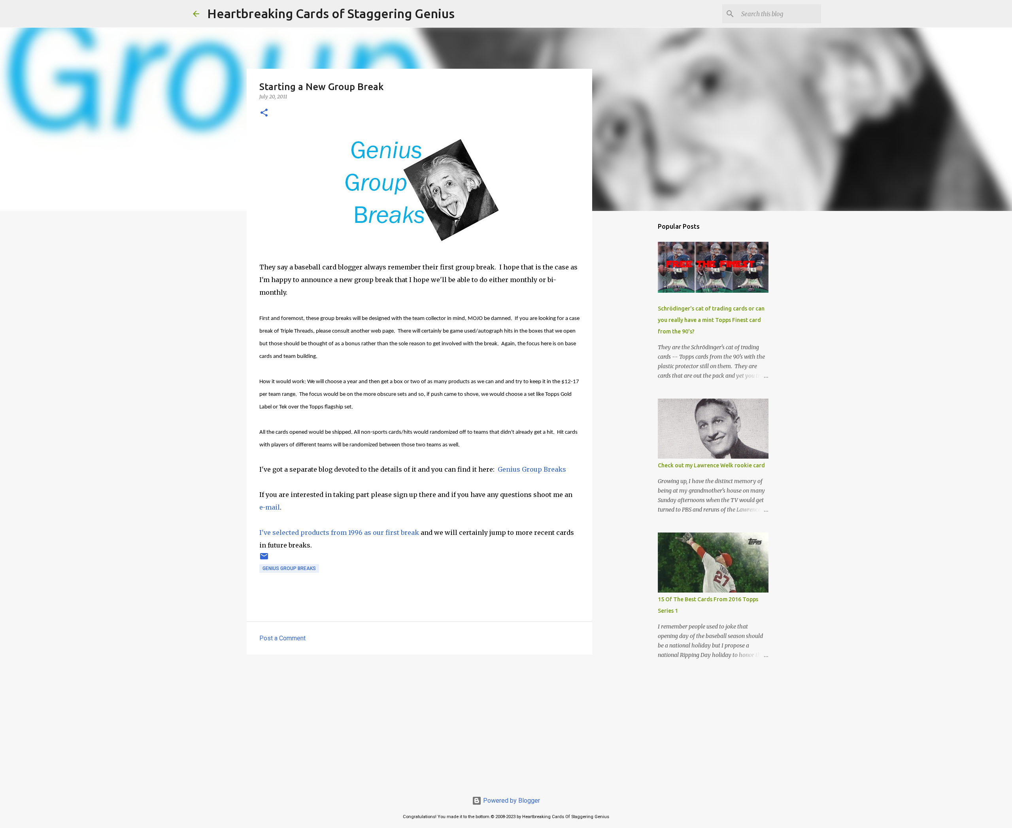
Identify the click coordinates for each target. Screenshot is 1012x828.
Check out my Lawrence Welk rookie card (711, 465)
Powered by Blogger (510, 800)
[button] (264, 113)
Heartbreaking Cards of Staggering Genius (331, 13)
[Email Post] (264, 559)
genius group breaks (289, 568)
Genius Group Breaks (532, 469)
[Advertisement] (419, 721)
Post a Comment (282, 638)
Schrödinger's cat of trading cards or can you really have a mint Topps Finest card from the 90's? (711, 320)
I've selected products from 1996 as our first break (339, 532)
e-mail (269, 507)
